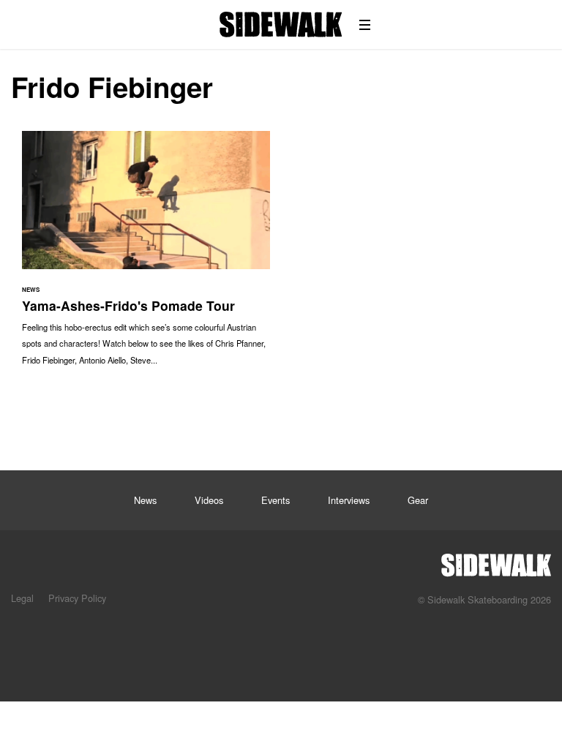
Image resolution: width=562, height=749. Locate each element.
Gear (418, 500)
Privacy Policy (77, 598)
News (145, 500)
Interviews (349, 500)
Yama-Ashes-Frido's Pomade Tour (146, 255)
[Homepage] (496, 561)
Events (275, 500)
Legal (22, 598)
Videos (209, 500)
